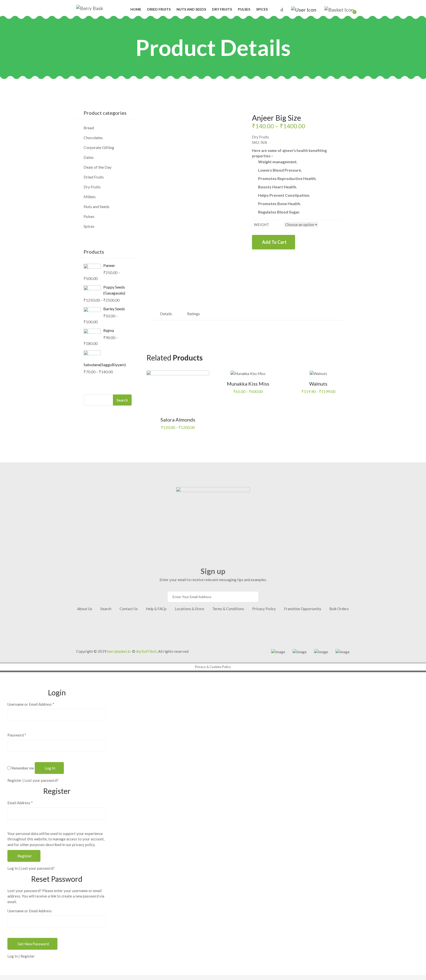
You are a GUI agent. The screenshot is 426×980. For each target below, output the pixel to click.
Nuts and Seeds (191, 9)
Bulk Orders (339, 608)
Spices (262, 9)
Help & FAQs (156, 608)
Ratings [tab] (193, 313)
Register (14, 780)
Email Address (20, 802)
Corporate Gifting (99, 147)
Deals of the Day (97, 167)
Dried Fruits (159, 9)
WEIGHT (261, 224)
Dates (89, 157)
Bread (89, 127)
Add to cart (274, 242)
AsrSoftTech (146, 651)
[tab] (166, 313)
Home (135, 9)
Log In (12, 868)
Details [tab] (166, 313)
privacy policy (83, 844)
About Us (84, 608)
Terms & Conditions (228, 608)
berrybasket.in (119, 651)
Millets (90, 196)
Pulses (244, 9)
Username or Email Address (30, 704)
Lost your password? (41, 780)
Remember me (22, 768)
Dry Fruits (222, 9)
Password (16, 735)
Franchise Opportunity (302, 608)
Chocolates (93, 137)
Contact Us (129, 608)
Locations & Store (189, 608)
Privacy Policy (264, 608)
